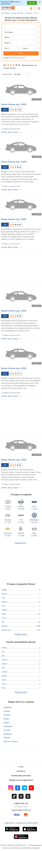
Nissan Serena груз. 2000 (13, 104)
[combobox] (21, 37)
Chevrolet (8, 534)
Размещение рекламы (21, 775)
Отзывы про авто (17, 13)
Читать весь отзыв (9, 132)
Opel (34, 534)
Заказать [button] (32, 2)
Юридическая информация (21, 780)
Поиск (21, 53)
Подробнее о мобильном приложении (21, 823)
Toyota (8, 507)
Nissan (21, 507)
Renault (21, 534)
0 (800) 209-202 (21, 803)
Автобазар (5, 13)
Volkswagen (34, 521)
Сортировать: (7, 74)
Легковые (28, 13)
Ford (34, 507)
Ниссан (37, 13)
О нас (21, 766)
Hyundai (7, 521)
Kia (21, 521)
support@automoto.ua (21, 810)
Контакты (21, 771)
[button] (40, 8)
